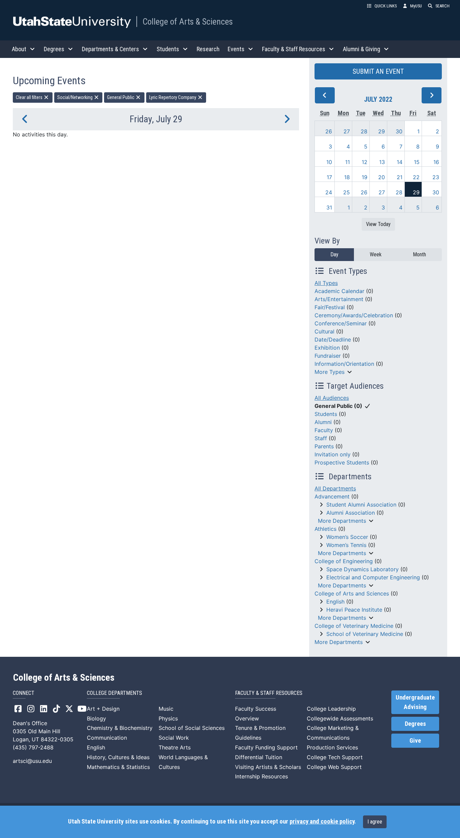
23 (435, 177)
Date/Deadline (333, 339)
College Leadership (331, 708)
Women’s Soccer (347, 537)
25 (346, 192)
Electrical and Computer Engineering (373, 577)
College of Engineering (344, 561)
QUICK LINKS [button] (385, 5)
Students (326, 414)
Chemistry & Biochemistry (120, 727)
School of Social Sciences (192, 727)
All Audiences (332, 397)
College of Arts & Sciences (187, 22)
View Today (378, 224)
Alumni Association (350, 512)
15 (417, 162)
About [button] (19, 49)
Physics (168, 718)
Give (415, 740)
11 (347, 162)
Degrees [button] (54, 49)
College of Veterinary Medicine (354, 625)
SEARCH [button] (442, 5)
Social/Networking (75, 97)
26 (328, 131)
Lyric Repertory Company (173, 97)
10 (329, 162)
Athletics (325, 528)
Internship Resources (261, 776)
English (335, 601)
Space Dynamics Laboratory (362, 569)
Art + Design (103, 708)
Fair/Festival (330, 307)
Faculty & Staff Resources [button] (293, 49)
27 (346, 131)
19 (364, 177)
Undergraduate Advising (415, 702)
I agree (374, 821)
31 (329, 207)
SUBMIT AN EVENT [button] (378, 71)
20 (381, 177)
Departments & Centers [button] (110, 49)
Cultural (324, 331)
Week (376, 254)
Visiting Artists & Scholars (268, 767)
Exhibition (327, 347)
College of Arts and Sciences (352, 593)
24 (328, 192)
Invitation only (333, 454)
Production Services (332, 747)
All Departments (335, 488)
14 (399, 162)
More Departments (342, 520)
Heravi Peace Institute (354, 609)
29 (381, 131)
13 (382, 162)
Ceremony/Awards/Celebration (354, 315)
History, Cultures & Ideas (118, 757)
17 (329, 177)
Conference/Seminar (341, 323)
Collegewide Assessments (340, 718)
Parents (324, 446)
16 (436, 162)
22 (416, 177)
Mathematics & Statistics (118, 767)
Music (166, 708)
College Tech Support (335, 757)
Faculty (324, 430)
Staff (321, 438)
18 (347, 177)
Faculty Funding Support (266, 747)
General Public (121, 97)
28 (364, 131)
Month (419, 254)
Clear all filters (29, 97)
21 (399, 177)
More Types (329, 371)
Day (334, 254)
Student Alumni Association (361, 504)
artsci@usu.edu (32, 761)
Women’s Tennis (346, 545)
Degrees (415, 724)
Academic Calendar (339, 291)
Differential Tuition (258, 757)
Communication (107, 737)
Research (208, 49)
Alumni (323, 422)
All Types (326, 283)
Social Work (174, 737)
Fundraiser (328, 355)
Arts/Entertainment (339, 299)
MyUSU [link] (416, 5)
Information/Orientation (344, 363)
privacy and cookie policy (322, 821)
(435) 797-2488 (33, 747)
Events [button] (236, 49)
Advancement (332, 496)
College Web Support (334, 767)
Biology (96, 718)
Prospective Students (342, 462)
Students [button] (168, 49)
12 (364, 162)
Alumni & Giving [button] (361, 49)
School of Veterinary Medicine (364, 634)
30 (399, 131)
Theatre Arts (175, 747)
